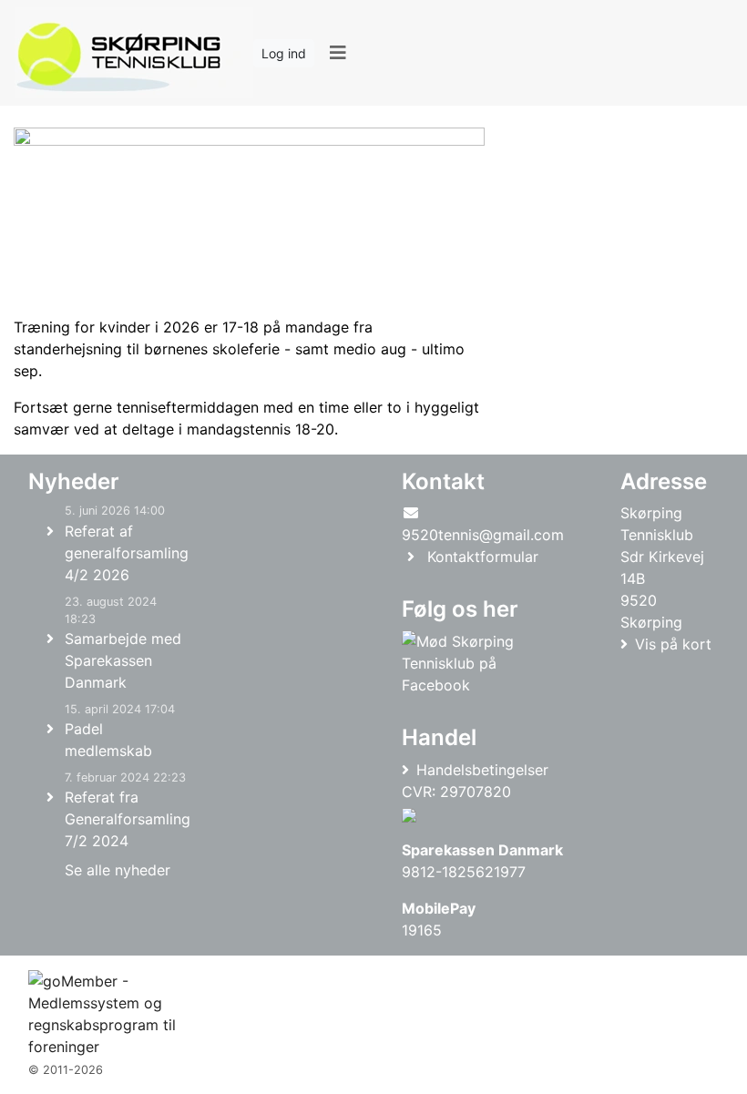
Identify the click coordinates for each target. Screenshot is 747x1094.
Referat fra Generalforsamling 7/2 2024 (127, 819)
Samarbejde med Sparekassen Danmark (123, 660)
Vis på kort (673, 644)
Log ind (283, 53)
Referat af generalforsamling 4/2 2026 (127, 553)
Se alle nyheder (117, 870)
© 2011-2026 (65, 1070)
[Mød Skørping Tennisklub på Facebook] (479, 663)
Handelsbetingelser (482, 770)
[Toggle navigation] (337, 52)
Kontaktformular (482, 556)
